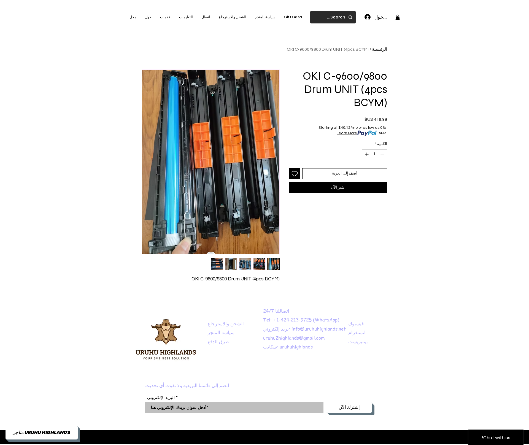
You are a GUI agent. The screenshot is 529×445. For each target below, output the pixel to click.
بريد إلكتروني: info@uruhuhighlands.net (304, 328)
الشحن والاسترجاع (226, 323)
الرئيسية (379, 49)
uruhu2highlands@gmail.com (294, 337)
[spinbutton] (374, 154)
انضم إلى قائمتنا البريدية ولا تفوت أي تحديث (187, 385)
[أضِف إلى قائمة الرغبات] (294, 173)
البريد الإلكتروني (161, 397)
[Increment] (366, 154)
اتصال (284, 310)
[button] (397, 17)
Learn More (347, 133)
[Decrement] (382, 154)
